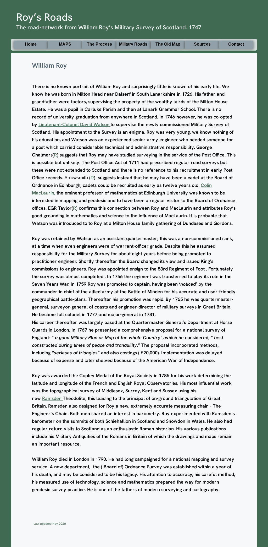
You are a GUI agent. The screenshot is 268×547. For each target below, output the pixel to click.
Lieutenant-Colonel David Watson (73, 124)
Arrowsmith (76, 177)
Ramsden (52, 398)
